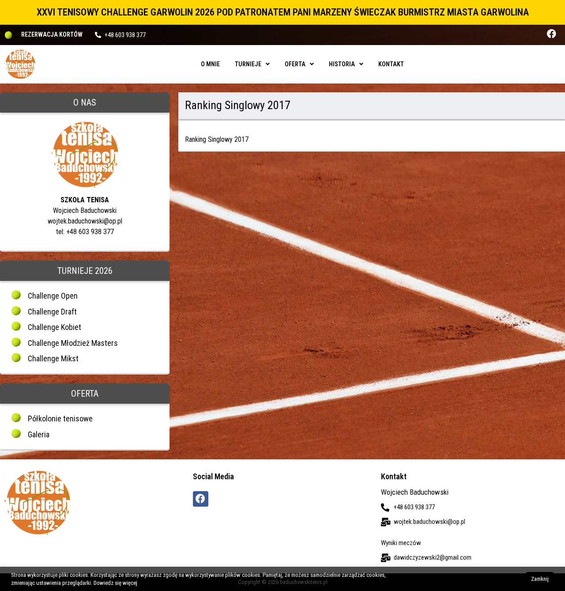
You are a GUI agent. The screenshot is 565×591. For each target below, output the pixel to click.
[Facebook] (551, 33)
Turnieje (248, 64)
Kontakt (391, 64)
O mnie (210, 64)
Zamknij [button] (540, 579)
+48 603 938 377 (125, 35)
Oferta (295, 64)
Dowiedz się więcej (115, 583)
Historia (342, 64)
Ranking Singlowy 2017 (217, 139)
